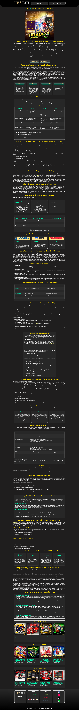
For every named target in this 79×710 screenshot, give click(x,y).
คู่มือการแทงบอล (51, 343)
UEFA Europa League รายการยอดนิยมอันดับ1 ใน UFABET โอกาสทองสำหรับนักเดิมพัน (45, 660)
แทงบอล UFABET (41, 8)
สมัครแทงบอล (15, 522)
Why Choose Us (33, 705)
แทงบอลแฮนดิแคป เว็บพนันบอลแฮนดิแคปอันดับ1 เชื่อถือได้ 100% (58, 637)
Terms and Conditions (47, 705)
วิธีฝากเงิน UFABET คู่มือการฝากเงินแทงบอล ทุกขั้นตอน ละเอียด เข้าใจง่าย (45, 683)
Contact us (40, 705)
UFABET (27, 8)
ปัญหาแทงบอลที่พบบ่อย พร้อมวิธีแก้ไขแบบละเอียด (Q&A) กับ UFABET (19, 683)
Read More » (16, 640)
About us (20, 705)
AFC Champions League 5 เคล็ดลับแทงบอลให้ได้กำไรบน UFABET (19, 660)
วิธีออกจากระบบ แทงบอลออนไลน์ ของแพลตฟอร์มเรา (58, 683)
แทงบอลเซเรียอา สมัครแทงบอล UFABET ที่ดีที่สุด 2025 (32, 637)
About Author (26, 705)
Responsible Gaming (56, 705)
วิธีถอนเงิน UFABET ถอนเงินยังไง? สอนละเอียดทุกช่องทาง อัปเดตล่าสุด (32, 683)
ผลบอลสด (34, 8)
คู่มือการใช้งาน (50, 8)
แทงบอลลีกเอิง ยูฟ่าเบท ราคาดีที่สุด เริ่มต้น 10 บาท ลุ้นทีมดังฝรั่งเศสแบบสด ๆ (19, 637)
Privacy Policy (49, 708)
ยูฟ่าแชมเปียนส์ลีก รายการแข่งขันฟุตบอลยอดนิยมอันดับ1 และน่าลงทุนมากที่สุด (58, 660)
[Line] (59, 701)
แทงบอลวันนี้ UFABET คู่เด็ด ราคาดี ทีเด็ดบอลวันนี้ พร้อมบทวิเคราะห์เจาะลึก (45, 637)
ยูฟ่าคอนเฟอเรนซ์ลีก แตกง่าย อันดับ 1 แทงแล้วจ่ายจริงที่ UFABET (32, 660)
